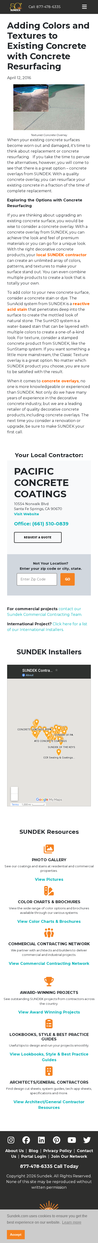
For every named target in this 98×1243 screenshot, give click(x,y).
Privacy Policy (57, 1151)
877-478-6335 (48, 7)
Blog (33, 1151)
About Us (14, 1151)
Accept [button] (15, 1234)
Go (67, 579)
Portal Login (33, 1156)
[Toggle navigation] (84, 7)
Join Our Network (69, 1156)
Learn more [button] (71, 1222)
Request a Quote (38, 537)
